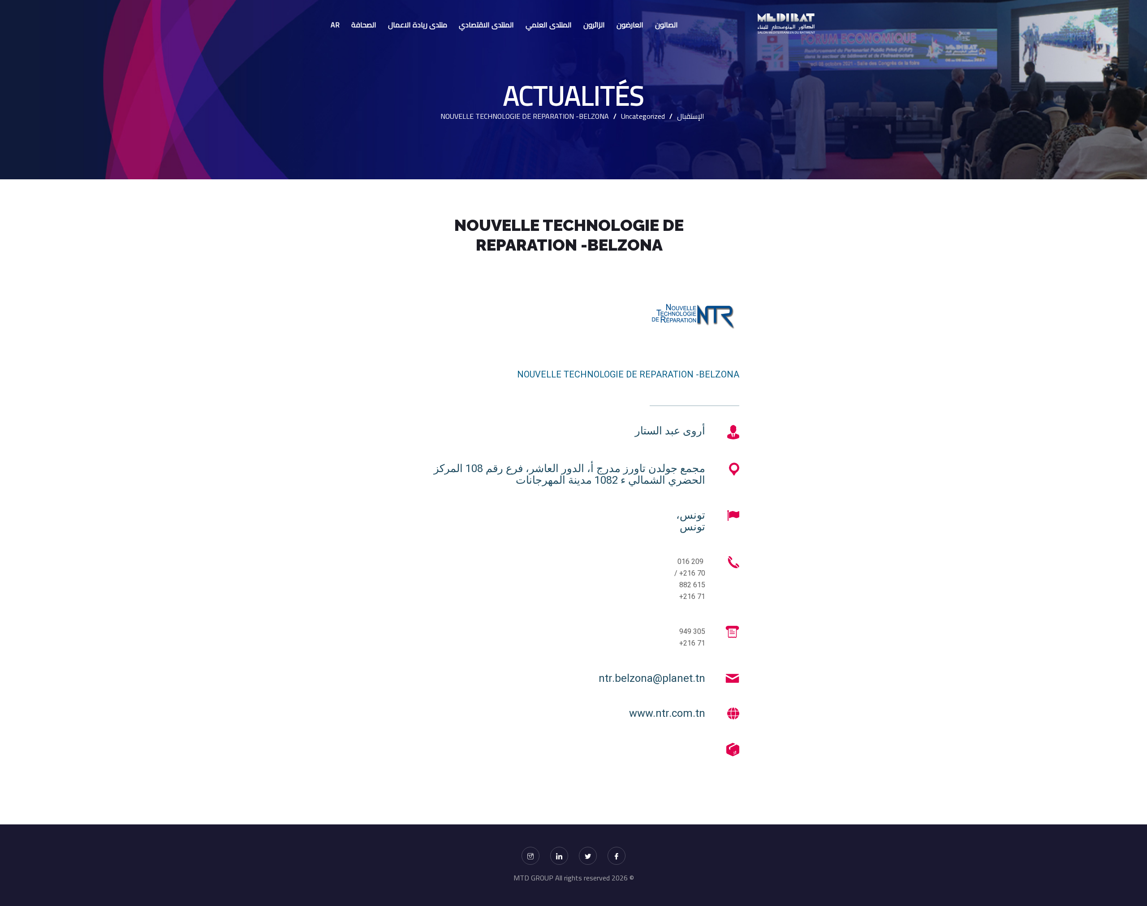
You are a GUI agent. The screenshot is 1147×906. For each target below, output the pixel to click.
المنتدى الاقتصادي (486, 24)
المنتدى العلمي (549, 24)
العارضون (630, 24)
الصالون (666, 24)
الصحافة (363, 24)
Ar (335, 24)
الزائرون (594, 24)
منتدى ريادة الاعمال (417, 24)
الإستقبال (690, 116)
